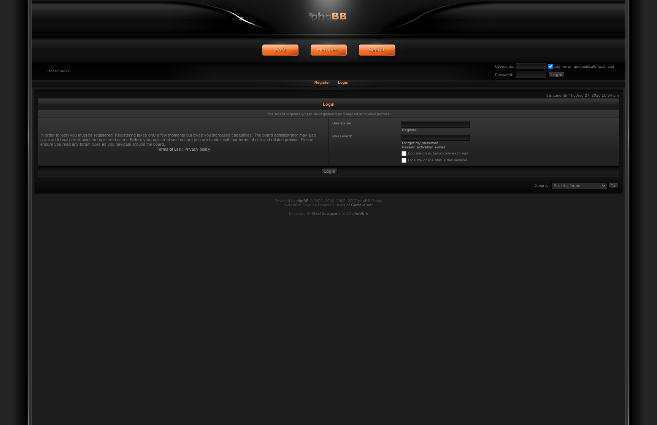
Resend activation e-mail (423, 147)
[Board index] (328, 17)
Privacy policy (197, 149)
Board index (59, 71)
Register (322, 82)
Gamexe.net (362, 205)
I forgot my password (420, 143)
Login (343, 82)
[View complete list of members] (328, 50)
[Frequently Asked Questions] (280, 50)
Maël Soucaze (324, 213)
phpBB (303, 201)
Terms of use (169, 149)
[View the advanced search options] (377, 50)
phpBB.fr (360, 213)
